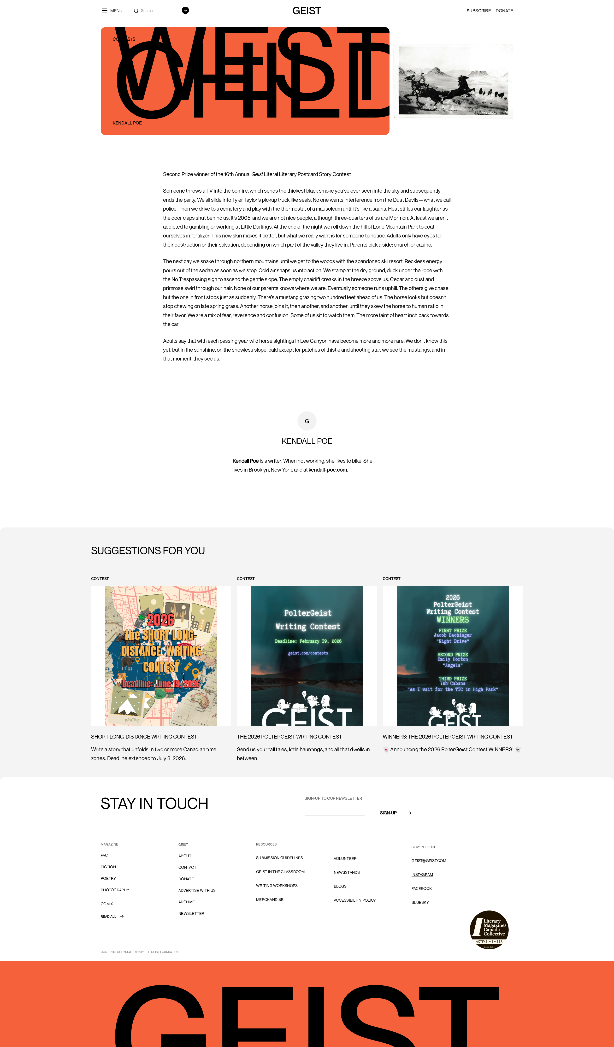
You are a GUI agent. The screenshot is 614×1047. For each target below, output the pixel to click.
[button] (114, 10)
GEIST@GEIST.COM (429, 860)
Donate (504, 10)
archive (186, 901)
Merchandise (269, 899)
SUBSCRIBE (479, 10)
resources (266, 844)
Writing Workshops (277, 885)
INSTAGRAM (422, 874)
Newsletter (191, 913)
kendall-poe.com (328, 470)
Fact (105, 855)
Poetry (108, 878)
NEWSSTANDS (347, 872)
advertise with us (197, 890)
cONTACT (187, 867)
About (184, 855)
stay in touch (424, 847)
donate (186, 878)
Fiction (108, 866)
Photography (115, 889)
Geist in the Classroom (280, 871)
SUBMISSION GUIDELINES (279, 857)
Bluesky (420, 902)
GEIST (183, 844)
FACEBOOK (422, 888)
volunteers (346, 844)
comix (107, 903)
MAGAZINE (109, 844)
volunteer (345, 858)
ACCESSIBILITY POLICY (355, 900)
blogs (340, 886)
